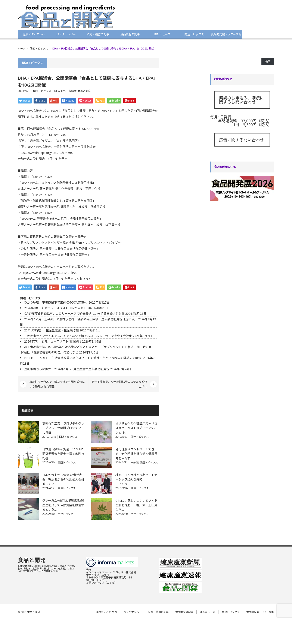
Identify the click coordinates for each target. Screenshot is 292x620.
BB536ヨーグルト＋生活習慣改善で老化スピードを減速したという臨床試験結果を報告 (83, 358)
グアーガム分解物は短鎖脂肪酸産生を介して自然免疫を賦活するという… (63, 505)
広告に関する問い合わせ (241, 140)
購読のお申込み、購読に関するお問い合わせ (241, 100)
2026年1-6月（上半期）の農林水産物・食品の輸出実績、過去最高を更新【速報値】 (80, 319)
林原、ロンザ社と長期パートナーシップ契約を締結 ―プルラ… (136, 479)
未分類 (135, 462)
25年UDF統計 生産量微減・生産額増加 (51, 330)
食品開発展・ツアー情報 (226, 34)
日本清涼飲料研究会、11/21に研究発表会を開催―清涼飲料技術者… (63, 453)
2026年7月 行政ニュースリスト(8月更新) (52, 341)
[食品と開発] (66, 16)
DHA (57, 91)
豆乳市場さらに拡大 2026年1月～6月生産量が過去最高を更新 (66, 369)
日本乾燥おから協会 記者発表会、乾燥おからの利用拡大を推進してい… (63, 479)
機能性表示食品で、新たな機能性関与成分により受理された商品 (57, 384)
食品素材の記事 (130, 34)
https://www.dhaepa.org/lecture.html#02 (46, 153)
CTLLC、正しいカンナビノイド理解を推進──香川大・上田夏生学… (136, 505)
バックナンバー (66, 34)
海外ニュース (162, 34)
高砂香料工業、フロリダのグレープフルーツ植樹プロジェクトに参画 (63, 427)
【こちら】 (110, 582)
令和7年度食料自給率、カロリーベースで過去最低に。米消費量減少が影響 (74, 313)
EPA (63, 91)
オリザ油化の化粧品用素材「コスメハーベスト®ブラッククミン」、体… (136, 427)
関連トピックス (194, 34)
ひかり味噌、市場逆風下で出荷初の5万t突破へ (56, 302)
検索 (267, 61)
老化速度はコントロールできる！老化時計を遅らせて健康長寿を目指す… (136, 453)
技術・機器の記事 (98, 34)
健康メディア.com (34, 34)
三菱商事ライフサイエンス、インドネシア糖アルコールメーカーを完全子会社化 (78, 336)
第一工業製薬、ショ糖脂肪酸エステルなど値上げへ (119, 384)
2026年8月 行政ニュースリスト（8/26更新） (55, 308)
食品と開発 (84, 91)
